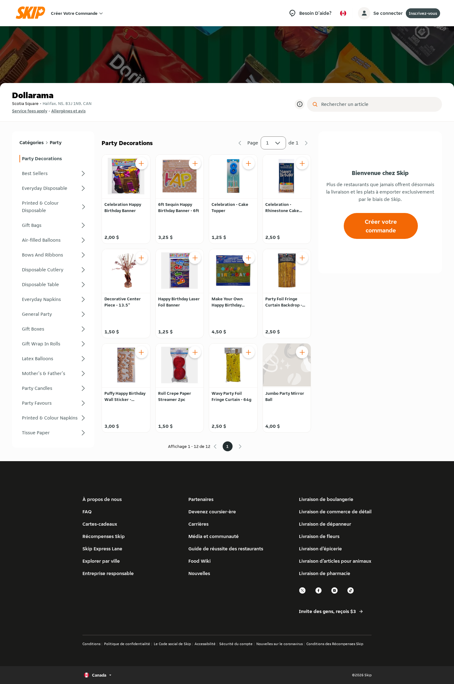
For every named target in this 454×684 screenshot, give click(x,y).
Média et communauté (213, 536)
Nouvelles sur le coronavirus (279, 643)
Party (55, 142)
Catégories (31, 142)
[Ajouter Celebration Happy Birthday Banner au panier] (141, 163)
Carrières (198, 524)
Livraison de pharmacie (324, 573)
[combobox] (379, 104)
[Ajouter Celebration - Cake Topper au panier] (248, 163)
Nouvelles (199, 573)
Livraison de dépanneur (325, 524)
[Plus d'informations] (300, 104)
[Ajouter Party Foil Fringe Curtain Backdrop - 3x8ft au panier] (302, 258)
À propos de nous (102, 499)
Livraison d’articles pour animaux (335, 561)
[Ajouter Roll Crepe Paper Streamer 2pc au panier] (195, 352)
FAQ (87, 511)
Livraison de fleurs (319, 536)
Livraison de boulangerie (326, 499)
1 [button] (267, 143)
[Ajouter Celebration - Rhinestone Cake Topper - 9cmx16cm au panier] (302, 163)
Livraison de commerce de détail (335, 511)
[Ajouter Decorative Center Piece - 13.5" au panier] (141, 258)
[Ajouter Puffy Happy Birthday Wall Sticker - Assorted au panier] (141, 352)
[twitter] (302, 593)
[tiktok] (351, 593)
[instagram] (334, 593)
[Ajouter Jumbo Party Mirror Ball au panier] (302, 352)
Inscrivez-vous (423, 13)
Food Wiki (199, 561)
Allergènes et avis (68, 111)
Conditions (91, 643)
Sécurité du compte (236, 643)
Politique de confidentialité (127, 643)
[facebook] (318, 593)
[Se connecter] (364, 13)
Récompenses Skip (103, 536)
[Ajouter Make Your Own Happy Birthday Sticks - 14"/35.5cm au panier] (248, 258)
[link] (53, 158)
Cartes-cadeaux (99, 524)
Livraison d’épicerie (320, 548)
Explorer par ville (101, 561)
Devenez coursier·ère (212, 511)
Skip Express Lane (102, 548)
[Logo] (32, 13)
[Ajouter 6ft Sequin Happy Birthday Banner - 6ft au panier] (195, 163)
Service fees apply (29, 111)
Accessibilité (205, 643)
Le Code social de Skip (172, 643)
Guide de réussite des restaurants (225, 548)
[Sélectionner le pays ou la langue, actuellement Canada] (343, 13)
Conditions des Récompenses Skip (334, 643)
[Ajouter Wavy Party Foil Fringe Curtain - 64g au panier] (248, 352)
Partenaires (200, 499)
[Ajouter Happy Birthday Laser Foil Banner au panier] (195, 258)
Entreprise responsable (108, 573)
